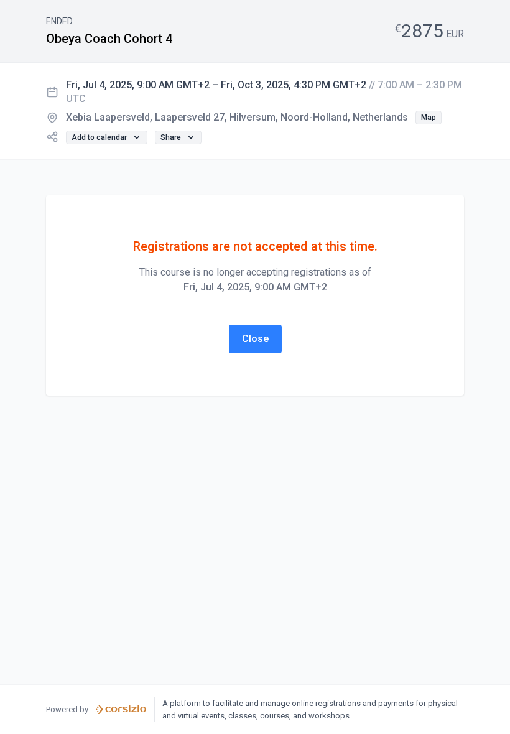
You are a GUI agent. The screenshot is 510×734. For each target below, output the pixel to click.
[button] (428, 117)
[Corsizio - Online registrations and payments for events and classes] (121, 710)
